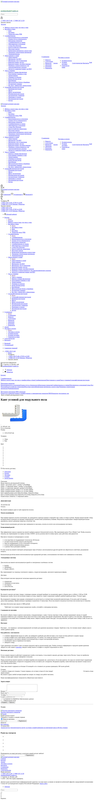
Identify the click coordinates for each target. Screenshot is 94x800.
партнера (19, 647)
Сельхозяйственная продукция (21, 297)
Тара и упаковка (17, 277)
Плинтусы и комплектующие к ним (12, 393)
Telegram (9, 370)
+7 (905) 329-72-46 (6, 20)
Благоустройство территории (15, 387)
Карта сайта (43, 783)
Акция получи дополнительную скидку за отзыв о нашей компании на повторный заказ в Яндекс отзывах (34, 727)
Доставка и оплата (14, 332)
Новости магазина (8, 719)
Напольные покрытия (45, 385)
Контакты (4, 765)
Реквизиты (4, 768)
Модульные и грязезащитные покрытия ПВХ (37, 393)
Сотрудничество (6, 770)
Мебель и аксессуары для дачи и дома (12, 380)
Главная (3, 758)
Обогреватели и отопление (77, 385)
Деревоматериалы (13, 388)
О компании (12, 315)
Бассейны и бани (17, 227)
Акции (3, 762)
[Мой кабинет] (2, 18)
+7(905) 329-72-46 (6, 207)
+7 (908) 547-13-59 (18, 20)
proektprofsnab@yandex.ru (10, 366)
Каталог (10, 221)
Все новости (5, 724)
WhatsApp (10, 372)
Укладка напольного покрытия (10, 712)
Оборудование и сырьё (19, 260)
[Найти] (1, 16)
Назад (10, 219)
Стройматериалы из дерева (60, 385)
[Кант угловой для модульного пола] (14, 422)
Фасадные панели (30, 387)
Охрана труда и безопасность (29, 385)
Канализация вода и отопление (10, 385)
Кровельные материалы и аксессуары (47, 387)
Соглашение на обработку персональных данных (18, 699)
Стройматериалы (17, 237)
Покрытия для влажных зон (60, 393)
